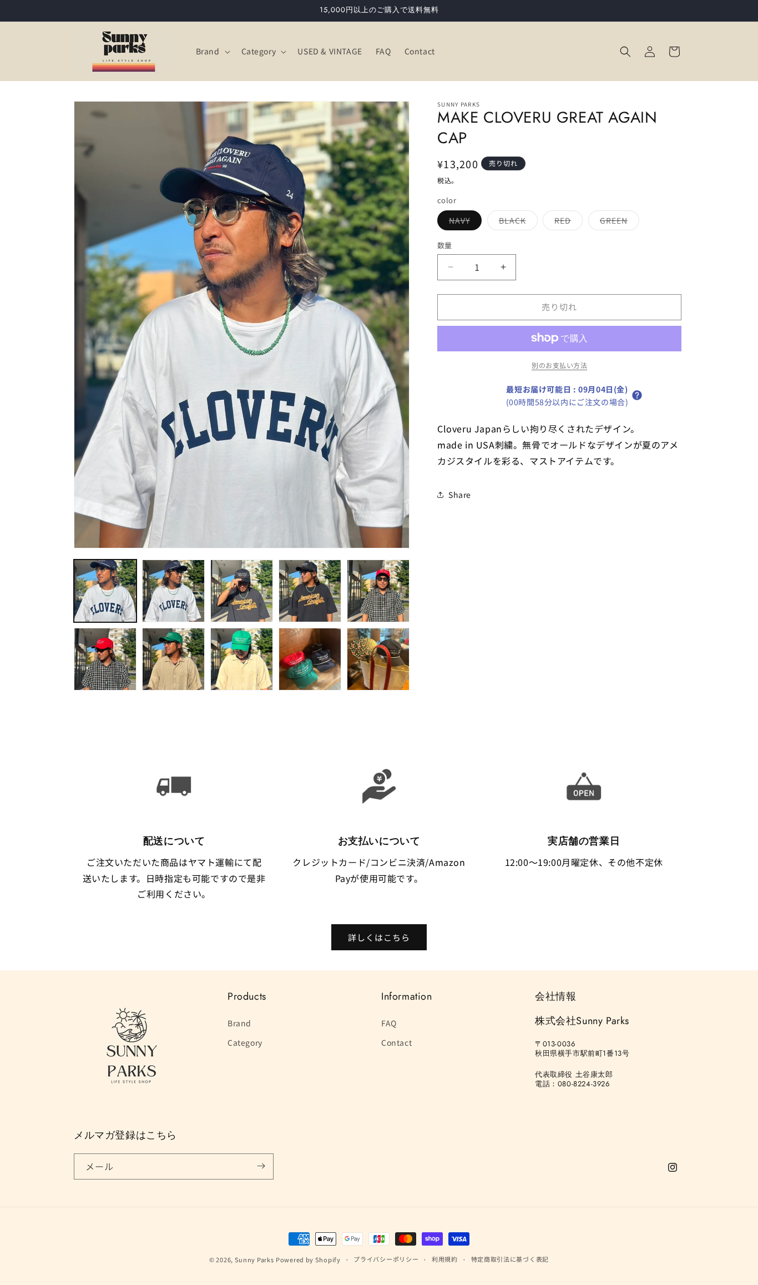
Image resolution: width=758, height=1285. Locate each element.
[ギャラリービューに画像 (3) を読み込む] (241, 591)
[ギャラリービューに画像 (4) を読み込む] (310, 591)
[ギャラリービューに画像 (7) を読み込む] (173, 659)
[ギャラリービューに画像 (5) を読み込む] (378, 591)
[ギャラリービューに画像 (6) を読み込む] (105, 659)
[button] (212, 51)
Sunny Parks (254, 1259)
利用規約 (445, 1259)
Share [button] (459, 494)
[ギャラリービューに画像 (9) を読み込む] (310, 659)
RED (566, 222)
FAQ (389, 1022)
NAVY (463, 222)
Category (245, 1041)
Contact (396, 1041)
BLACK (516, 222)
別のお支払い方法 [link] (559, 364)
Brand (239, 1022)
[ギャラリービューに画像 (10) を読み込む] (378, 659)
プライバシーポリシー (385, 1259)
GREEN (617, 222)
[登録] (261, 1166)
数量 (444, 245)
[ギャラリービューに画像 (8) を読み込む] (241, 659)
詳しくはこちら (379, 937)
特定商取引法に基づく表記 (510, 1259)
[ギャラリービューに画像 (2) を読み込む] (173, 591)
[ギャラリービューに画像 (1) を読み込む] (105, 591)
